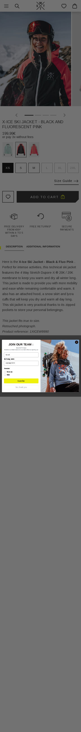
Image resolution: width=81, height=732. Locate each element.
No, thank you (21, 387)
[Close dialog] (76, 342)
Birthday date (9, 359)
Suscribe (21, 381)
